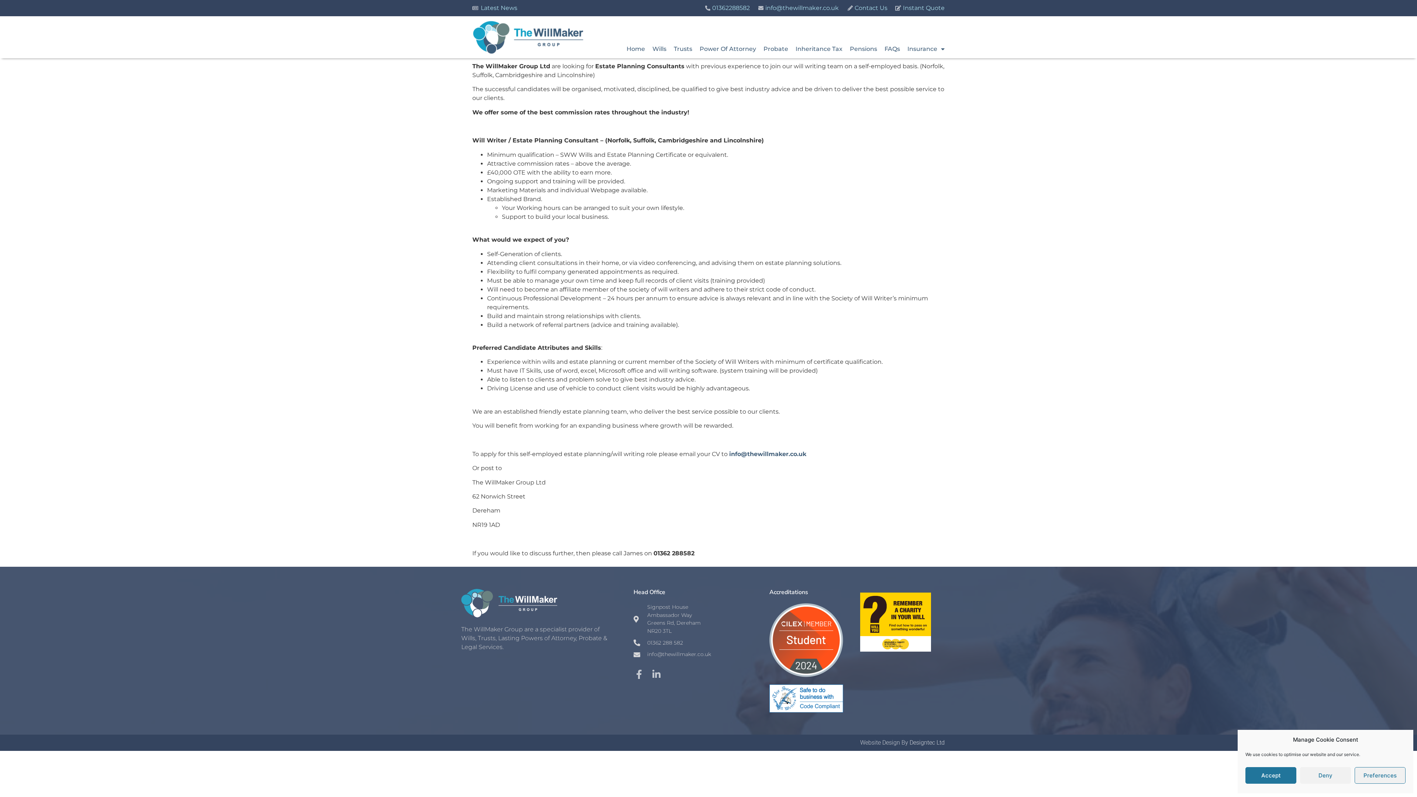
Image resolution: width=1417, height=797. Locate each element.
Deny (1325, 775)
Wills (659, 48)
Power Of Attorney (728, 48)
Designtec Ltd (927, 742)
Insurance (922, 48)
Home (636, 48)
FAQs (892, 48)
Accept (1271, 775)
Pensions (863, 48)
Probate (775, 48)
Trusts (683, 48)
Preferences (1380, 775)
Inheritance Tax (819, 48)
